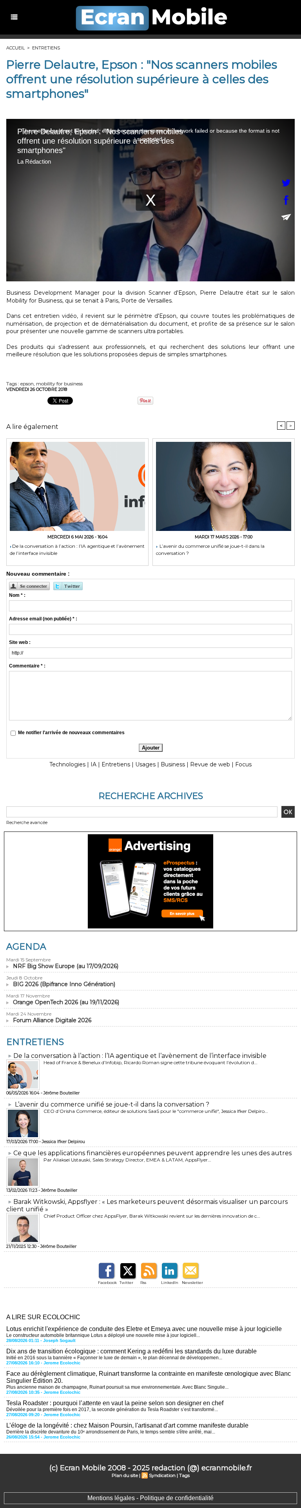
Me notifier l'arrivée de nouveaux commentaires (71, 732)
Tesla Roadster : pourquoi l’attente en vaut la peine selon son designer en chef (114, 1403)
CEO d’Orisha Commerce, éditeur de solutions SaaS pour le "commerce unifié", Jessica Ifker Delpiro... (156, 1111)
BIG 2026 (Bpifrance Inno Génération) (64, 984)
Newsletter (192, 1282)
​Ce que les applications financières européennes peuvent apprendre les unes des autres (152, 1153)
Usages (145, 764)
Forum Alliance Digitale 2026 (52, 1020)
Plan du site (125, 1475)
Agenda (26, 946)
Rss (143, 1282)
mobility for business (59, 384)
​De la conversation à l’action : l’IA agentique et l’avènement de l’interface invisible (77, 549)
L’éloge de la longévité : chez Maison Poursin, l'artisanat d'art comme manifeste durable (127, 1425)
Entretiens (46, 48)
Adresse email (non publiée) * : (43, 619)
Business (173, 764)
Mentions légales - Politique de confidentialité (150, 1498)
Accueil (15, 48)
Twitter (126, 1282)
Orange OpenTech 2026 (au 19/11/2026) (66, 1002)
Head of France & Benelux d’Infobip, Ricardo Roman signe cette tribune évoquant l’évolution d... (150, 1062)
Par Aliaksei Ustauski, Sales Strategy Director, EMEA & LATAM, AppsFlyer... (127, 1160)
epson (27, 384)
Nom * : (17, 595)
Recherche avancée (26, 822)
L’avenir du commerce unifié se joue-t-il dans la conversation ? (210, 549)
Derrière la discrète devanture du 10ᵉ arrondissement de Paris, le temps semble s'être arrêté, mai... (110, 1432)
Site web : (20, 642)
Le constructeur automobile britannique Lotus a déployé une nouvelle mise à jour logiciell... (103, 1335)
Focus (243, 764)
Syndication (162, 1475)
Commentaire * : (27, 666)
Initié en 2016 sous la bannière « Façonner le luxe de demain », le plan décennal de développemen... (114, 1357)
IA (93, 764)
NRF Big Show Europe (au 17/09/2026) (65, 966)
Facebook (107, 1282)
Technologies (67, 764)
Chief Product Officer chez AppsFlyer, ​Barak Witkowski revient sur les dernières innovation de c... (152, 1216)
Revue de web (210, 764)
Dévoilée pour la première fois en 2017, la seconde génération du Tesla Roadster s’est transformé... (112, 1409)
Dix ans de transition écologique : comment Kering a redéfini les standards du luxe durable (131, 1351)
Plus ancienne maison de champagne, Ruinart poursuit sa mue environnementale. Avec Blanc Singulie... (117, 1387)
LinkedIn (169, 1282)
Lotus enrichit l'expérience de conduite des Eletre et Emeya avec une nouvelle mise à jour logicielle (144, 1329)
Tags (184, 1475)
